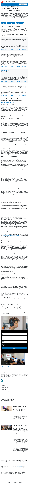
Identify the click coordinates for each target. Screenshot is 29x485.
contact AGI (23, 188)
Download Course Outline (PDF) (22, 49)
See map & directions (20, 23)
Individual (3, 344)
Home (2, 6)
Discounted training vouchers (5, 144)
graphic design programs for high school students (11, 235)
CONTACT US (14, 478)
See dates (12, 49)
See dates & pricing (11, 23)
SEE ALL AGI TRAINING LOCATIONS (24, 480)
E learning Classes (7, 6)
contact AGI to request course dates (7, 102)
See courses (3, 23)
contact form (3, 141)
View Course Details (4, 49)
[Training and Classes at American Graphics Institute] (2, 2)
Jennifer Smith (19, 466)
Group (3, 345)
